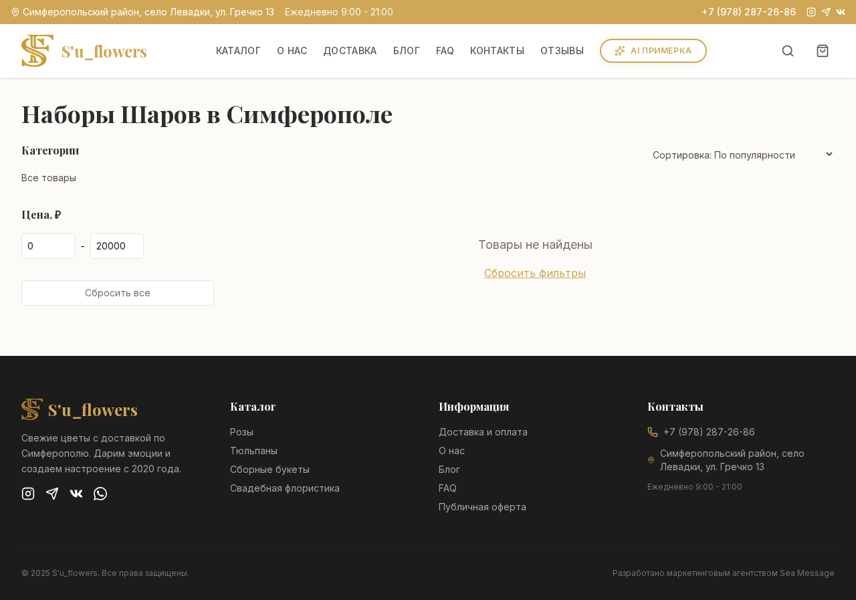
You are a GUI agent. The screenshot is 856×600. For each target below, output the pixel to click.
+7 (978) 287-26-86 (749, 11)
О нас (292, 50)
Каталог (238, 50)
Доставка (350, 50)
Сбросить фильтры (535, 273)
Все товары (48, 177)
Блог (406, 50)
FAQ (445, 50)
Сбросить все (117, 292)
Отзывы (562, 50)
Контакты (497, 50)
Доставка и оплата (483, 431)
